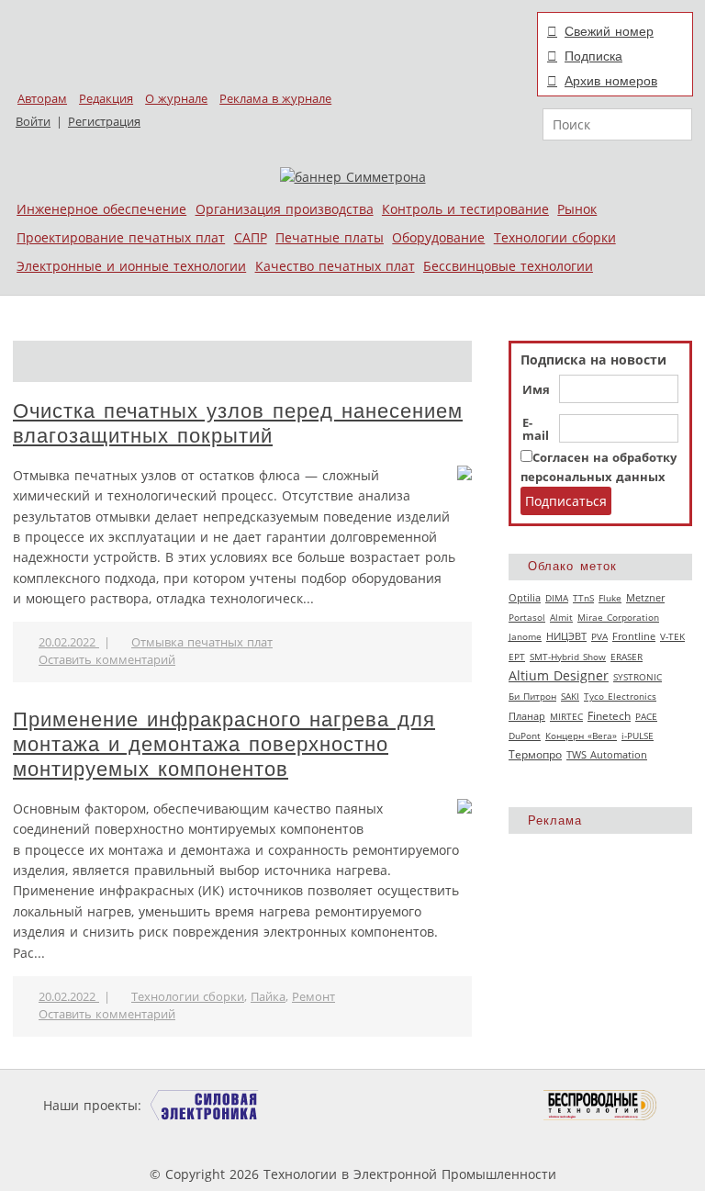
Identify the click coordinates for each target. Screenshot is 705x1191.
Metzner (645, 597)
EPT (517, 656)
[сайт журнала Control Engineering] (231, 1140)
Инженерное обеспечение (101, 209)
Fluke (610, 597)
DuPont (525, 735)
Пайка (268, 997)
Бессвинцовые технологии (508, 266)
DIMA (556, 597)
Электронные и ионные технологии (131, 266)
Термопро (535, 754)
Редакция (106, 99)
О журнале (176, 99)
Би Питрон (532, 696)
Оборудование (438, 237)
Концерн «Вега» (581, 735)
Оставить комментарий (107, 660)
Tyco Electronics (620, 696)
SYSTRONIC (637, 676)
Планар (527, 716)
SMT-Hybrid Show (568, 656)
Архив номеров (611, 80)
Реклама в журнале (275, 99)
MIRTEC (566, 716)
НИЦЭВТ (566, 636)
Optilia (525, 597)
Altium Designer (559, 675)
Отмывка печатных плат (202, 642)
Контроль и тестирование (465, 209)
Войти (33, 121)
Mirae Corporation (618, 617)
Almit (561, 617)
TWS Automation (606, 754)
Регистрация (104, 121)
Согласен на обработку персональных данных (598, 467)
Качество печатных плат (335, 266)
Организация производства (285, 209)
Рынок (577, 209)
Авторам (42, 99)
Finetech (609, 716)
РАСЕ (646, 716)
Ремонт (313, 997)
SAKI (570, 696)
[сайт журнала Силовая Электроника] (205, 1105)
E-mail (535, 430)
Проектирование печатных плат (121, 237)
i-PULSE (637, 735)
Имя (536, 390)
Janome (525, 636)
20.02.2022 (69, 642)
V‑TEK (672, 636)
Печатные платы (329, 237)
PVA (599, 636)
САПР (250, 237)
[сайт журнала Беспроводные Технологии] (600, 1105)
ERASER (626, 656)
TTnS (583, 597)
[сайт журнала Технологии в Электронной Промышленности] (322, 1105)
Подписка (593, 56)
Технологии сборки (555, 237)
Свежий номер (609, 31)
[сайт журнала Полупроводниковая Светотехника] (457, 1105)
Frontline (633, 636)
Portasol (527, 617)
